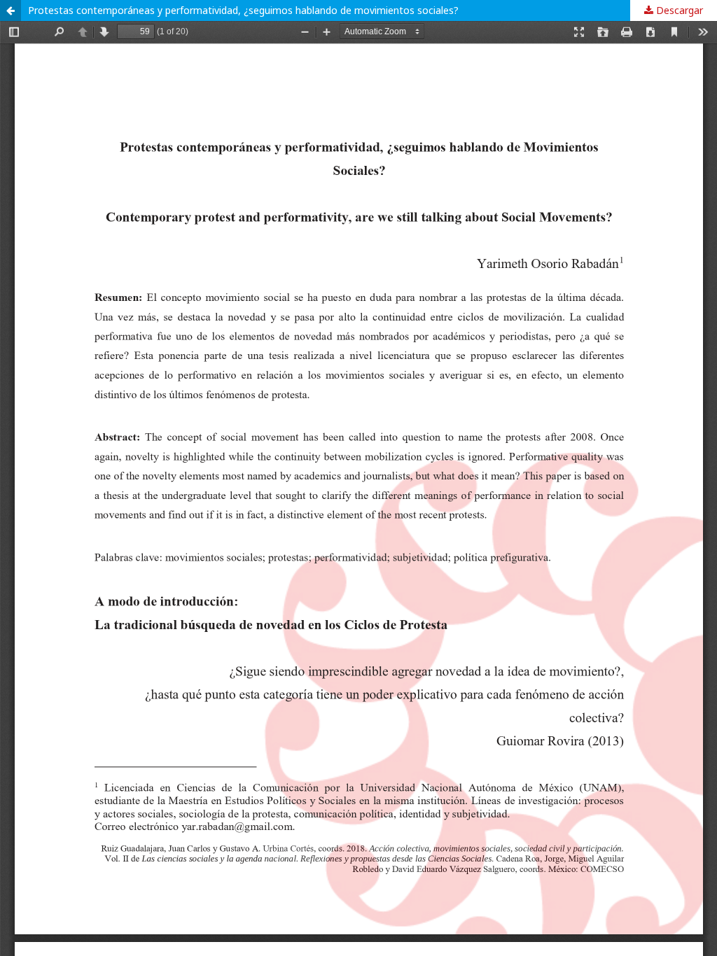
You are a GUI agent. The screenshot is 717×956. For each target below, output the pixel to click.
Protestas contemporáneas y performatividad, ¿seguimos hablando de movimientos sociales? (243, 10)
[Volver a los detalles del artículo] (10, 10)
